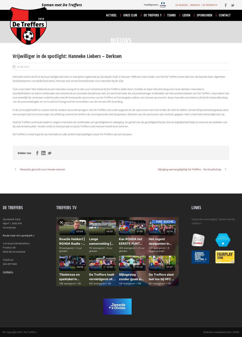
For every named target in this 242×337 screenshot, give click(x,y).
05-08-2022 (23, 67)
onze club (130, 15)
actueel (111, 15)
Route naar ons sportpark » (18, 235)
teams (171, 15)
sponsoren (204, 15)
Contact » (8, 272)
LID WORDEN (181, 5)
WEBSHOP (195, 5)
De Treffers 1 (152, 15)
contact (225, 15)
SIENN (235, 332)
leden (186, 15)
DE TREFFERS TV (209, 5)
